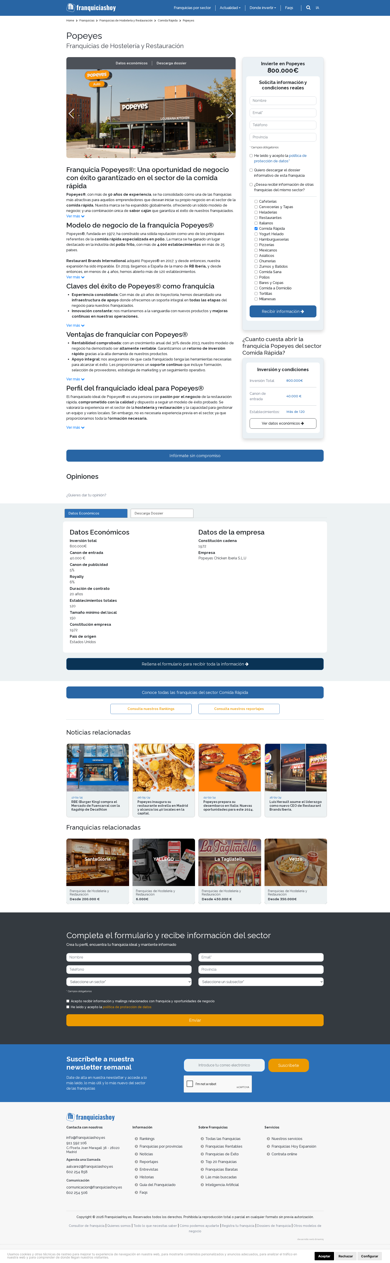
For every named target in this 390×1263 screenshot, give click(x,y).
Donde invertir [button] (261, 8)
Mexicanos (268, 250)
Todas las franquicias (223, 1139)
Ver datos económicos (281, 423)
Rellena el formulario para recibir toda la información (193, 664)
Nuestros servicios (287, 1139)
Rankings (147, 1139)
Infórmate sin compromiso (195, 455)
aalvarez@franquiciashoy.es (89, 1166)
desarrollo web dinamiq (310, 1239)
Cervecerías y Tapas (276, 207)
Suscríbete (288, 1065)
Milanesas (267, 299)
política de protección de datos (127, 1007)
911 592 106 (76, 1143)
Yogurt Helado (271, 234)
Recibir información (281, 311)
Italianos (266, 223)
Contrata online (284, 1154)
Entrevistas (148, 1169)
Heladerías (268, 212)
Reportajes (148, 1162)
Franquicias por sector (192, 8)
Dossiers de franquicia (274, 1226)
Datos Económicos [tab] (83, 513)
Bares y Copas (271, 283)
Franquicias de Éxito (222, 1154)
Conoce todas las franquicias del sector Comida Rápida (195, 692)
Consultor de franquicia (86, 1226)
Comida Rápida (272, 228)
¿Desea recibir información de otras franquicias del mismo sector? (284, 187)
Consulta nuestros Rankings (151, 709)
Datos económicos (132, 63)
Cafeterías (268, 201)
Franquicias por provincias (161, 1146)
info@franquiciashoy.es (85, 1137)
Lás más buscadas (221, 1177)
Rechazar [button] (346, 1256)
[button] (230, 114)
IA (317, 8)
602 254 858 (77, 1172)
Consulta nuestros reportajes (239, 709)
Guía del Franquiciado (157, 1185)
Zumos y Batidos (273, 266)
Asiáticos (266, 256)
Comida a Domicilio (275, 288)
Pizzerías (266, 245)
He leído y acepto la (280, 158)
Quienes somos (119, 1226)
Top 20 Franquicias (221, 1162)
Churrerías (267, 261)
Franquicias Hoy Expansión (294, 1146)
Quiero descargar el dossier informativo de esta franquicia (279, 173)
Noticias (146, 1154)
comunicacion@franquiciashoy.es (94, 1187)
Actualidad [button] (229, 8)
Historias (146, 1177)
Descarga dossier (171, 63)
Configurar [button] (369, 1256)
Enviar (195, 1020)
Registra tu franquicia (238, 1226)
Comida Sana (270, 272)
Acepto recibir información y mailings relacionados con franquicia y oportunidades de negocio (143, 1001)
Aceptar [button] (324, 1256)
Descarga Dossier (149, 513)
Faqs (289, 8)
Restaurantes (270, 218)
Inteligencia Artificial (222, 1185)
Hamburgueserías (274, 239)
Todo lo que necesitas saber (155, 1226)
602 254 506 (77, 1193)
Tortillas (265, 293)
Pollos (264, 277)
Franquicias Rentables (223, 1146)
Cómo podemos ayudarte (199, 1226)
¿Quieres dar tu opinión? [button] (86, 495)
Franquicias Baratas (221, 1169)
